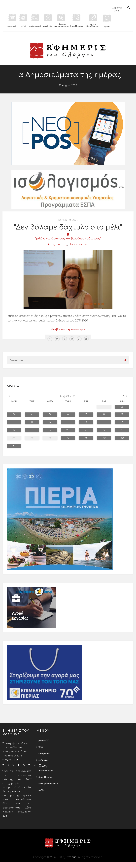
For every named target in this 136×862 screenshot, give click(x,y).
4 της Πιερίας (57, 244)
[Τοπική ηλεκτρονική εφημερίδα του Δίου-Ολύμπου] (68, 51)
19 (50, 430)
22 (103, 430)
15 (104, 422)
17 (14, 430)
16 (122, 422)
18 (32, 430)
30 (122, 437)
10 (14, 422)
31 (14, 445)
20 (67, 430)
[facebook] (49, 338)
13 (68, 422)
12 (50, 422)
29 (104, 437)
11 (32, 422)
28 (86, 437)
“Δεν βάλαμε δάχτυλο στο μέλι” (68, 227)
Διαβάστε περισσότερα (68, 329)
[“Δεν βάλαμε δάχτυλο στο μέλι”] (68, 279)
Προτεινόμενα (78, 244)
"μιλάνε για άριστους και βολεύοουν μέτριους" (68, 238)
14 (86, 422)
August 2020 (68, 396)
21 (86, 430)
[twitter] (57, 338)
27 (68, 437)
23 (122, 430)
